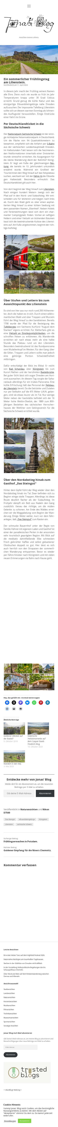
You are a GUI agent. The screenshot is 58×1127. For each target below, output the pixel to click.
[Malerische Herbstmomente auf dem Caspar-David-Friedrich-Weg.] (38, 728)
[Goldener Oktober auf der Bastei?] (14, 728)
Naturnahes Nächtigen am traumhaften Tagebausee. (24, 959)
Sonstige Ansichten (11, 1026)
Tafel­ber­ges (10, 326)
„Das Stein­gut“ (24, 519)
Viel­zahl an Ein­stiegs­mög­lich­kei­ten (27, 333)
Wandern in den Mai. (12, 763)
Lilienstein (9, 824)
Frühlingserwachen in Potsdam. (21, 841)
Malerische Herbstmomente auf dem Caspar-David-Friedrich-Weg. (36, 740)
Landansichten (9, 993)
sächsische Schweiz (24, 824)
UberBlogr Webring (12, 1090)
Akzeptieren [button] (25, 1121)
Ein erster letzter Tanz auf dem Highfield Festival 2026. (24, 955)
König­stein (38, 368)
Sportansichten (9, 1022)
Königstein (43, 819)
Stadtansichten (9, 989)
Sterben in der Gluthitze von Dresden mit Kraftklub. (23, 963)
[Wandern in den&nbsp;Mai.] (14, 756)
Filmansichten (9, 1009)
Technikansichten (10, 1013)
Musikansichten (9, 1005)
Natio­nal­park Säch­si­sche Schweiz (24, 134)
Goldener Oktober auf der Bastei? (13, 737)
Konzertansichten (10, 1001)
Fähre (38, 176)
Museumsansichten (11, 1018)
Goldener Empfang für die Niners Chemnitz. (27, 850)
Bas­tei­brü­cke (47, 372)
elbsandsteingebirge (27, 819)
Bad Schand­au (17, 368)
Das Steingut (10, 819)
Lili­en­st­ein (49, 189)
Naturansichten (29, 809)
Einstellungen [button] (10, 1121)
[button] (16, 253)
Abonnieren (45, 793)
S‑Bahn (50, 143)
